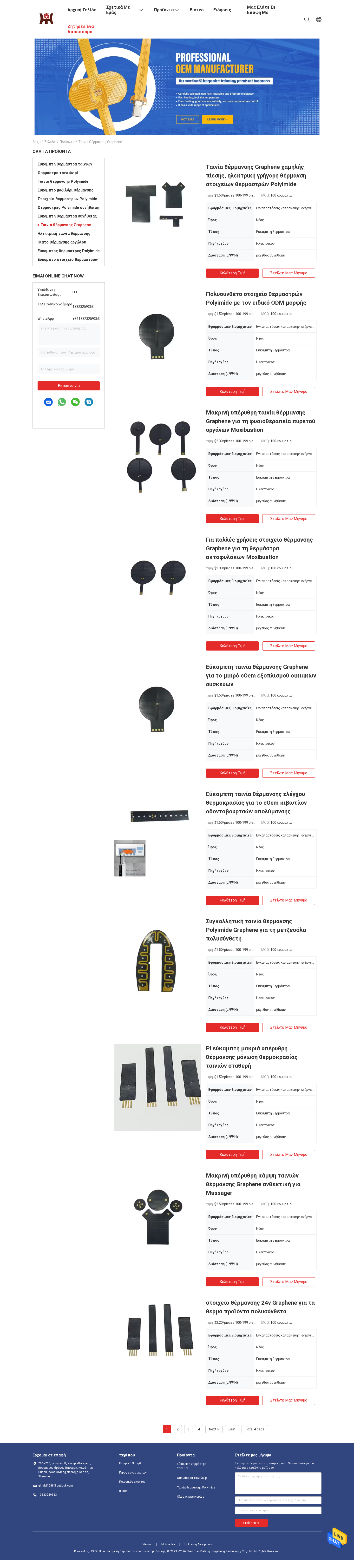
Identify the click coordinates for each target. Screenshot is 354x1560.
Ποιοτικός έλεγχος (132, 1481)
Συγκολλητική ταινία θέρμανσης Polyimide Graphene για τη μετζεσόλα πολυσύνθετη (256, 930)
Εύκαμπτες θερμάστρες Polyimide (69, 251)
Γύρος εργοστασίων (133, 1472)
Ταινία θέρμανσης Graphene (65, 225)
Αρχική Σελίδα (44, 142)
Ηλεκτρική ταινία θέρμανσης (64, 233)
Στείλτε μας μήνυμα (288, 273)
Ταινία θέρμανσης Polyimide (63, 181)
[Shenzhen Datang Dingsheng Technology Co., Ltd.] (47, 19)
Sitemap (147, 1544)
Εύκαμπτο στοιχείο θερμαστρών (68, 259)
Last (232, 1429)
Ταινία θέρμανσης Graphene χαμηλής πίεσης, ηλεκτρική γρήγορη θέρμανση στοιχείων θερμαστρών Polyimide (256, 176)
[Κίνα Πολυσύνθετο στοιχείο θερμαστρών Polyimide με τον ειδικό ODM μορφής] (157, 333)
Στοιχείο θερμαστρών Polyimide (67, 199)
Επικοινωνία (69, 385)
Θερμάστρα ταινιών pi (58, 173)
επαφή (123, 1491)
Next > (214, 1429)
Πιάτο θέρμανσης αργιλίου (62, 242)
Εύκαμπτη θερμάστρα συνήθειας (67, 216)
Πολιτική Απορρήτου (198, 1544)
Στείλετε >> (251, 1523)
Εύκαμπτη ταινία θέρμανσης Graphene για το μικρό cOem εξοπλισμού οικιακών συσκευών (261, 676)
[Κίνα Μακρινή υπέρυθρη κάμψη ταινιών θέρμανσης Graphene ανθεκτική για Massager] (157, 1215)
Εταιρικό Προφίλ (130, 1463)
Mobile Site (168, 1544)
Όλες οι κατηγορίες (190, 1496)
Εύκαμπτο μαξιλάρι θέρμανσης (65, 190)
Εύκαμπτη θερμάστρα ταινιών (65, 164)
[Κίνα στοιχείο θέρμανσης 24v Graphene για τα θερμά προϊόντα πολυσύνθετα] (157, 1342)
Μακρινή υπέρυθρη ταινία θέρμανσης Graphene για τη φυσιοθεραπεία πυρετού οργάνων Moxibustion (260, 421)
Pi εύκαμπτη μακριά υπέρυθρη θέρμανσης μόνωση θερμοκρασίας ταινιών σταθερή (252, 1057)
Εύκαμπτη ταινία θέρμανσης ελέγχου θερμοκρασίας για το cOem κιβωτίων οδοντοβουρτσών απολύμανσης (256, 803)
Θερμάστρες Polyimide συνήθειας (68, 207)
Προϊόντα (67, 142)
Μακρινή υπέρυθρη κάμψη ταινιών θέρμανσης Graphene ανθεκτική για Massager (253, 1184)
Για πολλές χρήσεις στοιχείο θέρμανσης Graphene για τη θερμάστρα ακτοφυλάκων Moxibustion (259, 548)
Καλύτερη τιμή (232, 273)
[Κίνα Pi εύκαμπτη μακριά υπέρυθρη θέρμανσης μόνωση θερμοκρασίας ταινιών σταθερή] (157, 1087)
